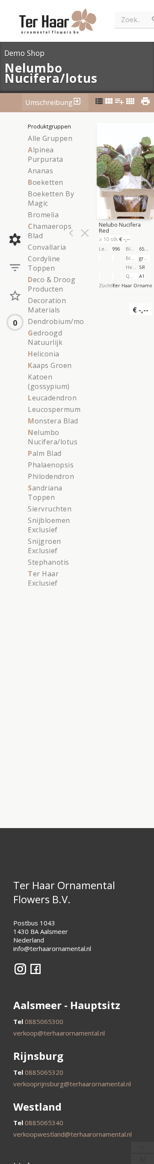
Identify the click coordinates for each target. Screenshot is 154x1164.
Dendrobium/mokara (64, 321)
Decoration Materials (47, 305)
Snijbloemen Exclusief (49, 525)
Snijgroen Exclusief (44, 546)
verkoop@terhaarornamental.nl (59, 1033)
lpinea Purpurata (45, 154)
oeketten (45, 182)
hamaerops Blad (49, 231)
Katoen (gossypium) (49, 381)
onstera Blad (53, 421)
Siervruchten (49, 508)
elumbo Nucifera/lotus (52, 437)
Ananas (40, 170)
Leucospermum (54, 409)
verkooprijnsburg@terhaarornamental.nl (72, 1083)
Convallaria (47, 247)
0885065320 (44, 1072)
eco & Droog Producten (51, 284)
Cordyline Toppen (44, 263)
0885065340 (44, 1122)
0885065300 (44, 1021)
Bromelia (43, 214)
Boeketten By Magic (51, 198)
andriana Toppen (45, 492)
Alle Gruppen (50, 138)
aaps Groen (50, 365)
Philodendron (51, 476)
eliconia (43, 354)
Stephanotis (48, 562)
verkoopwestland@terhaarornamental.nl (72, 1134)
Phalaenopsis (51, 465)
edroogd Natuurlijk (45, 337)
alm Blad (45, 453)
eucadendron (52, 398)
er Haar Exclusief (43, 578)
